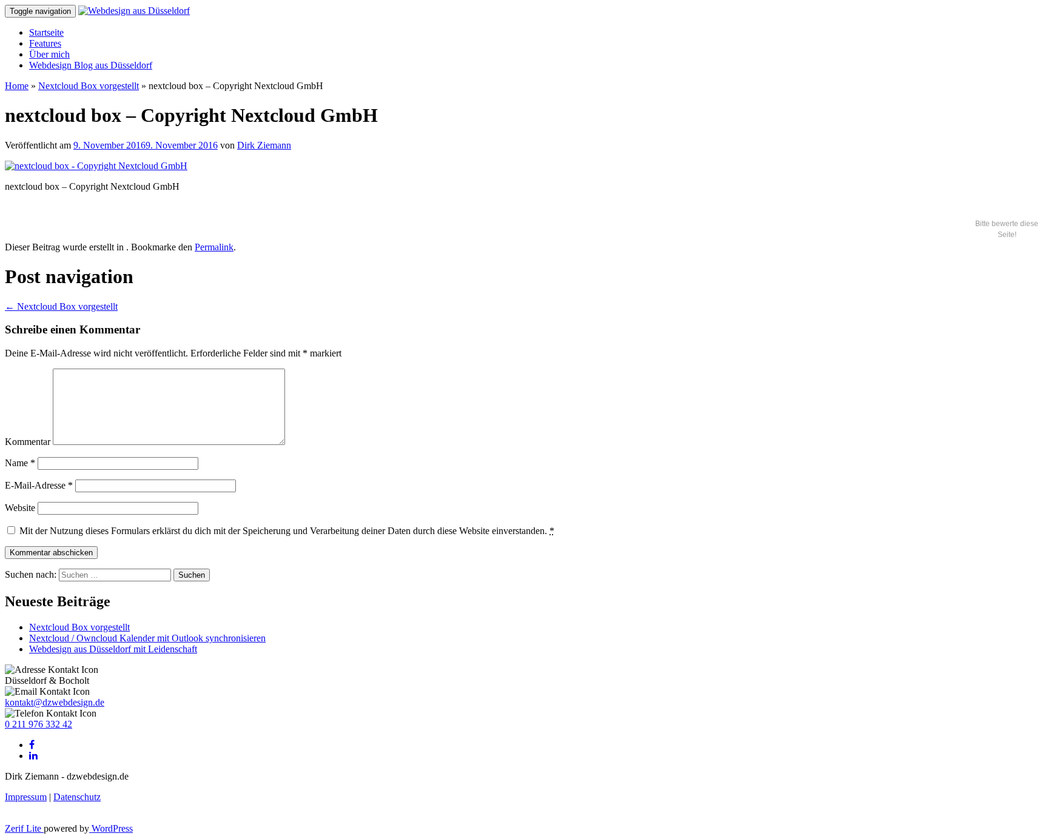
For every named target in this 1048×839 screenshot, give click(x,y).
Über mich (49, 54)
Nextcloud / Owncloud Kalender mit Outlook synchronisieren (147, 638)
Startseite (46, 32)
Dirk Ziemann (264, 145)
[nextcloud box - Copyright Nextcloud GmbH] (96, 166)
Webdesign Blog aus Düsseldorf (90, 65)
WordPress (111, 828)
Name (20, 463)
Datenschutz (77, 797)
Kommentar (27, 441)
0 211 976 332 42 (38, 724)
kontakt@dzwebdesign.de (54, 702)
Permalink (214, 247)
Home (17, 86)
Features (45, 43)
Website (20, 508)
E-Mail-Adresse (39, 485)
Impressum (26, 797)
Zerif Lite (24, 828)
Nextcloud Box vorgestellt (88, 86)
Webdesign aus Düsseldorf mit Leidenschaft (113, 649)
